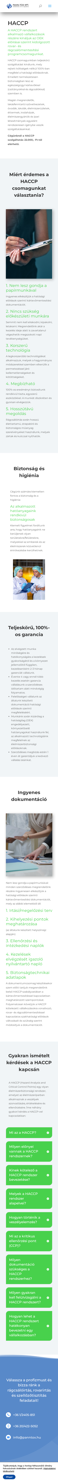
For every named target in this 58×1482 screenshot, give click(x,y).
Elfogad (9, 1477)
